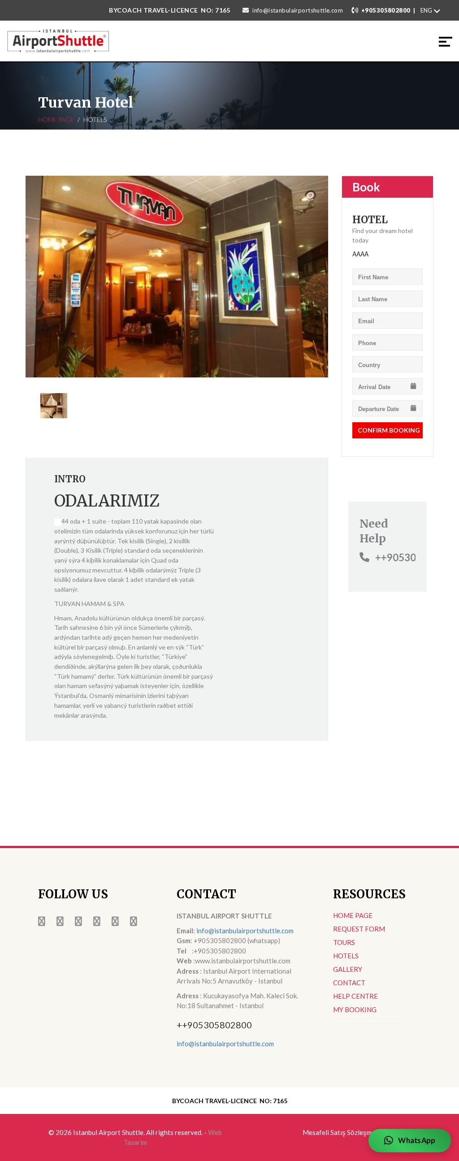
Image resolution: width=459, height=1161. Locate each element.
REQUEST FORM (359, 929)
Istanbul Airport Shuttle (108, 1132)
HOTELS (346, 956)
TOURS (344, 942)
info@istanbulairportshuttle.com (297, 10)
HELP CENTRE (355, 996)
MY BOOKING (355, 1009)
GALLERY (347, 969)
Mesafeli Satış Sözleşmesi (341, 1132)
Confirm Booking (389, 430)
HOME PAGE (56, 119)
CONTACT (349, 983)
